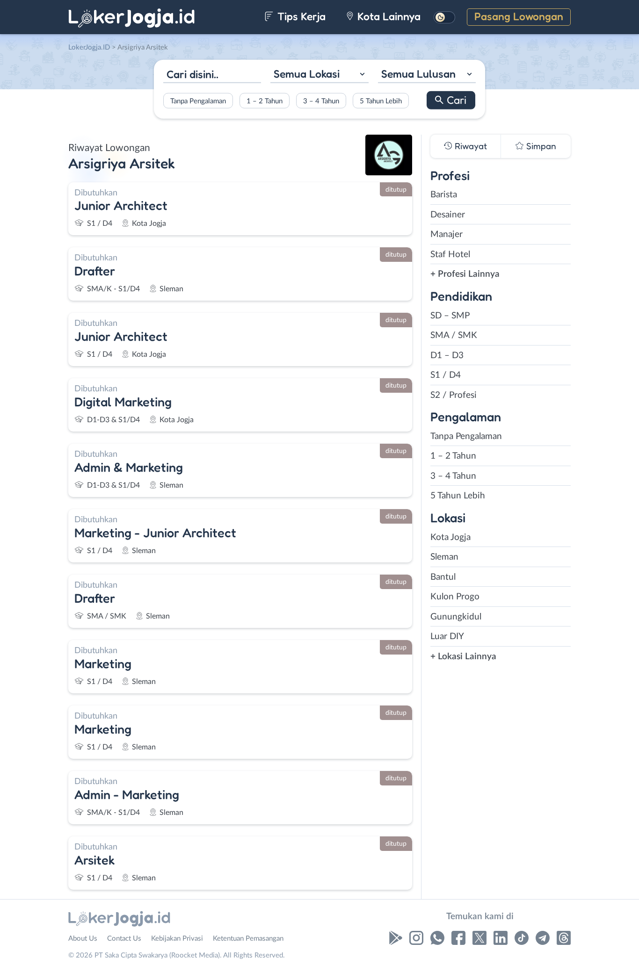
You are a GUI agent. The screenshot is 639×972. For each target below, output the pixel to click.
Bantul (443, 577)
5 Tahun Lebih (381, 100)
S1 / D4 (445, 375)
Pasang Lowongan (518, 16)
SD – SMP (450, 315)
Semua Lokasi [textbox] (307, 73)
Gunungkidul (455, 616)
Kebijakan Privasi (177, 938)
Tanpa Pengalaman (198, 100)
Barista (443, 194)
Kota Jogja (450, 537)
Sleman (444, 557)
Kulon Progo (454, 596)
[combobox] (319, 75)
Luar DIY (447, 636)
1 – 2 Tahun (265, 100)
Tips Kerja (300, 16)
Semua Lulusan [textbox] (418, 73)
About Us (82, 938)
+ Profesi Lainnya (465, 274)
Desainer (447, 214)
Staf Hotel (450, 254)
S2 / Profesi (453, 395)
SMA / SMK (453, 335)
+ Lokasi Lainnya (463, 656)
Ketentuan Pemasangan (248, 938)
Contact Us (124, 938)
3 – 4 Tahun (321, 100)
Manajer (446, 234)
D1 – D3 (447, 355)
